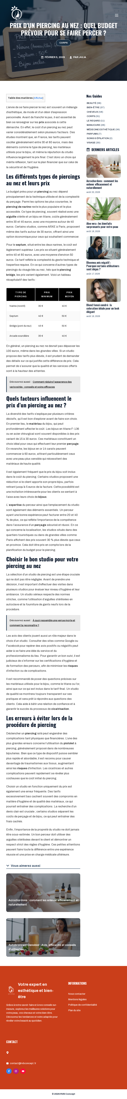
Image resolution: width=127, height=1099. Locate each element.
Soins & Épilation (98, 138)
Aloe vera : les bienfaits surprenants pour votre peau (102, 225)
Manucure (93, 125)
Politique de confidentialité (82, 1004)
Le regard (93, 120)
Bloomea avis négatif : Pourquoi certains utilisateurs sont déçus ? (102, 265)
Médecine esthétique (101, 129)
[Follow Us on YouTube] (23, 1071)
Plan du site (74, 1010)
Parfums (92, 134)
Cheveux (92, 112)
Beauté (91, 103)
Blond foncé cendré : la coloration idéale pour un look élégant (102, 308)
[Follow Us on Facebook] (9, 1071)
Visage (91, 142)
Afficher (38, 98)
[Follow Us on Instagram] (16, 1071)
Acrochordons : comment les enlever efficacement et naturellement (102, 184)
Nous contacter (76, 994)
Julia (82, 57)
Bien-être (93, 107)
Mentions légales (77, 999)
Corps (63, 43)
